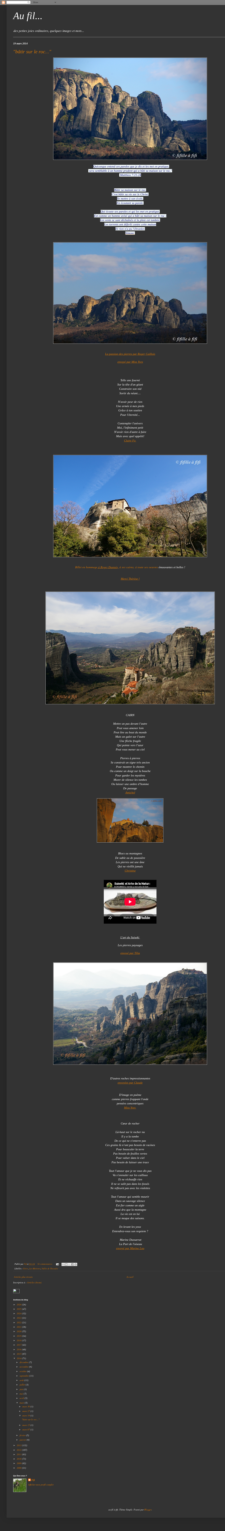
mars (22, 1402)
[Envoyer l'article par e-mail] (57, 1264)
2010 (19, 1458)
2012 (19, 1449)
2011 (19, 1454)
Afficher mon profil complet (41, 1484)
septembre (24, 1375)
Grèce (25, 1268)
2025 (19, 1308)
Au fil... (27, 15)
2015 (19, 1353)
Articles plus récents (23, 1276)
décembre (24, 1362)
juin (22, 1389)
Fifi (33, 1480)
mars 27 (26, 1411)
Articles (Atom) (34, 1282)
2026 (19, 1304)
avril (22, 1398)
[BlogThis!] (66, 1264)
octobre (23, 1371)
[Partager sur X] (69, 1264)
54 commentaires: (45, 1264)
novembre (24, 1366)
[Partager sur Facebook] (72, 1264)
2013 (19, 1445)
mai (22, 1393)
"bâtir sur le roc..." (32, 51)
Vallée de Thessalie (50, 1268)
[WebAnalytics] (16, 1292)
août (22, 1380)
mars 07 (26, 1429)
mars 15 (26, 1425)
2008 (19, 1467)
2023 (19, 1317)
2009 (19, 1463)
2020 (19, 1331)
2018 (19, 1340)
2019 (19, 1335)
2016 (19, 1349)
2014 (19, 1358)
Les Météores (35, 1268)
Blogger (147, 1509)
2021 (19, 1326)
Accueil (130, 1276)
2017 (19, 1344)
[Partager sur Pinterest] (75, 1264)
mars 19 (26, 1415)
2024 (19, 1313)
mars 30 (26, 1406)
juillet (23, 1384)
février (23, 1435)
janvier (23, 1439)
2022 (19, 1322)
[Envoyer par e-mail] (63, 1264)
